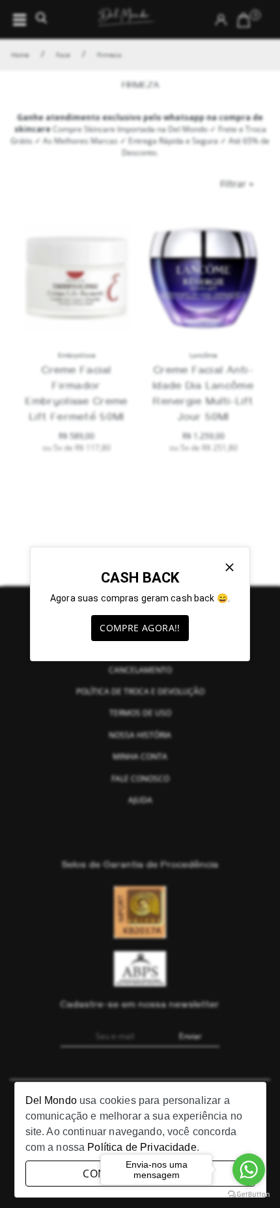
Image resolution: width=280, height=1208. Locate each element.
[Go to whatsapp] (248, 1169)
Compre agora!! (140, 628)
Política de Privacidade (141, 1147)
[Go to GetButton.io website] (249, 1194)
